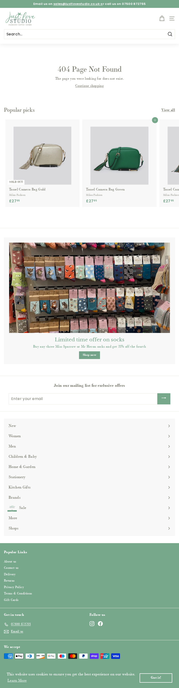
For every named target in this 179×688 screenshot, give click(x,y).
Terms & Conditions (18, 593)
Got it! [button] (156, 678)
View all (168, 110)
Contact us (11, 567)
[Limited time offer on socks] (89, 288)
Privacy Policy (14, 587)
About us (10, 561)
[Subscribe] (163, 398)
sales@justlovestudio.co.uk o (78, 4)
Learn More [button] (17, 681)
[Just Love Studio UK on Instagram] (92, 623)
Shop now (89, 355)
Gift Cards (11, 600)
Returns (9, 580)
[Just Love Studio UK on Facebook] (100, 623)
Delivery (10, 574)
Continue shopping (89, 86)
